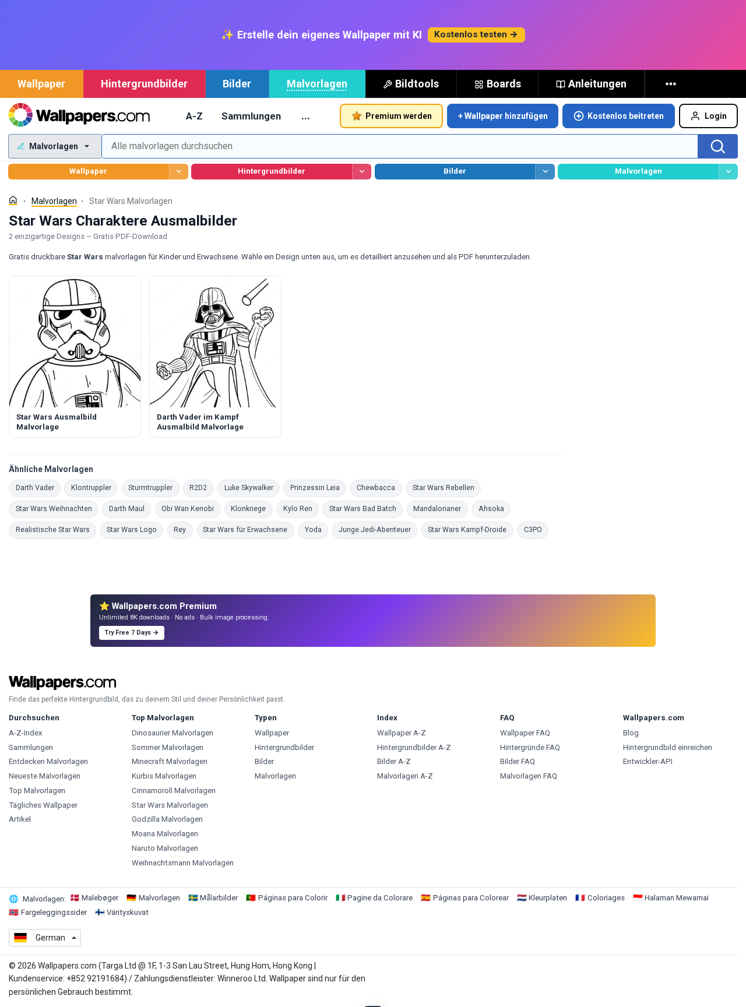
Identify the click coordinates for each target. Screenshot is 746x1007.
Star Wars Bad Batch (366, 508)
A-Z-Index (26, 732)
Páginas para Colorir (293, 897)
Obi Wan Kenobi (191, 508)
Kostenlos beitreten (625, 116)
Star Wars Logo (135, 529)
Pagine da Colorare (380, 897)
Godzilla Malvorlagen (167, 819)
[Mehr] (672, 84)
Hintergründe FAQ (530, 747)
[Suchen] (718, 146)
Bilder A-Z (394, 761)
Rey (183, 529)
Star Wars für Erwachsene (248, 529)
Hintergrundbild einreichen (667, 747)
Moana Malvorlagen (165, 833)
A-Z (194, 116)
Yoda (316, 529)
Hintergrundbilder (144, 84)
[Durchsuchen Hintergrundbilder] (361, 171)
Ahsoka (494, 508)
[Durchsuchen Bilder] (544, 171)
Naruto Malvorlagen (165, 848)
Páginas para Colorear (471, 897)
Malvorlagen (317, 84)
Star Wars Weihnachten (57, 508)
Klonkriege (252, 508)
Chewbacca (379, 487)
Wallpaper (41, 84)
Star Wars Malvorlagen (170, 805)
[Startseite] (13, 200)
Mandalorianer (440, 508)
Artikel (20, 819)
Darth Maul (130, 508)
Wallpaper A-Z (401, 732)
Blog (631, 732)
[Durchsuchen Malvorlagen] (728, 171)
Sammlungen (251, 116)
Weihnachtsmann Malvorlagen (183, 862)
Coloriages (606, 897)
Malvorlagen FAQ (528, 776)
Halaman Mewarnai (677, 897)
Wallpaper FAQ (525, 732)
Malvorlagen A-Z (405, 776)
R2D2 (201, 487)
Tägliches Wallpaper (43, 805)
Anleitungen (597, 84)
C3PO (536, 529)
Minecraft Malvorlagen (169, 761)
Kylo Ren (301, 508)
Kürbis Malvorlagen (164, 776)
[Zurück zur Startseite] (79, 116)
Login (716, 116)
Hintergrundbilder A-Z (414, 747)
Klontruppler (94, 487)
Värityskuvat (128, 912)
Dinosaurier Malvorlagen (172, 732)
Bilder (237, 84)
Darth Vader (38, 487)
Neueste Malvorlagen (44, 776)
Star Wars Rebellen (447, 487)
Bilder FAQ (517, 761)
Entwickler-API (648, 761)
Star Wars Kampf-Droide (470, 529)
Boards (504, 84)
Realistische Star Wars (56, 529)
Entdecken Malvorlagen (48, 761)
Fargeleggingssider (54, 912)
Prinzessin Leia (318, 487)
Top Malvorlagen (37, 790)
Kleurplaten (548, 897)
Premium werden (398, 116)
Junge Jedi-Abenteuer (378, 529)
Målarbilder (219, 897)
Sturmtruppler (154, 487)
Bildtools (417, 84)
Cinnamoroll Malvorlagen (174, 790)
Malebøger (100, 897)
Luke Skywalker (252, 487)
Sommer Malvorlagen (167, 747)
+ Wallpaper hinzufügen (503, 116)
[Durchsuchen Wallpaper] (178, 171)
